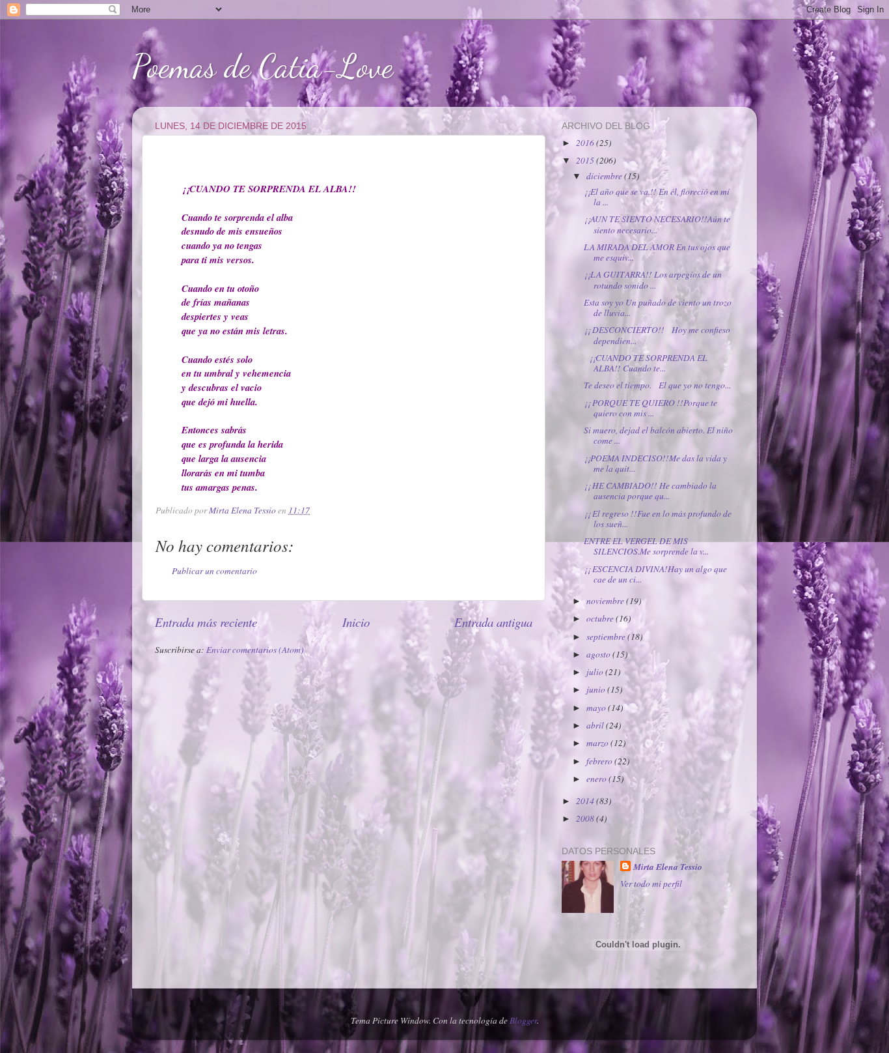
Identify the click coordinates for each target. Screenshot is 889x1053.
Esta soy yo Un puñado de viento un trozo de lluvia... (658, 307)
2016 (586, 143)
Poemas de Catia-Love (262, 66)
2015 (586, 160)
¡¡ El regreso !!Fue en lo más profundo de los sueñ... (658, 519)
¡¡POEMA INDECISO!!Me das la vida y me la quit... (655, 463)
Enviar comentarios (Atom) (255, 650)
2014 (586, 801)
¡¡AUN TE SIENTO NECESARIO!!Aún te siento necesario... (657, 224)
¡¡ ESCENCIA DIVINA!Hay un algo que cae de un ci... (655, 574)
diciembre (605, 176)
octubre (601, 618)
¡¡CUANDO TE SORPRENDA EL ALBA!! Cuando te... (645, 363)
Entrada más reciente (206, 622)
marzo (598, 743)
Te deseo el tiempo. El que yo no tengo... (657, 385)
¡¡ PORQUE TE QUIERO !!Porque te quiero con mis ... (650, 408)
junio (596, 689)
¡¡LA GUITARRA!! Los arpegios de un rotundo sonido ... (653, 279)
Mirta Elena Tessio (667, 867)
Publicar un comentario (214, 571)
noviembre (606, 601)
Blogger (523, 1020)
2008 (586, 818)
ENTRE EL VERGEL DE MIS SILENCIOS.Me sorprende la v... (646, 546)
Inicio (356, 622)
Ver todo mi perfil (651, 883)
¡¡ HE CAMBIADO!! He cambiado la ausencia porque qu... (650, 491)
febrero (600, 761)
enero (597, 779)
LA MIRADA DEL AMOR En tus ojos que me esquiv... (657, 252)
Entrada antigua (493, 622)
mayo (597, 708)
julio (595, 672)
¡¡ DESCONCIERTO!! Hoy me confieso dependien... (657, 335)
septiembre (606, 636)
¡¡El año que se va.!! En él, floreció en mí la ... (657, 197)
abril (596, 725)
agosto (599, 654)
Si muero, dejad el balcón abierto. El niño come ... (658, 435)
